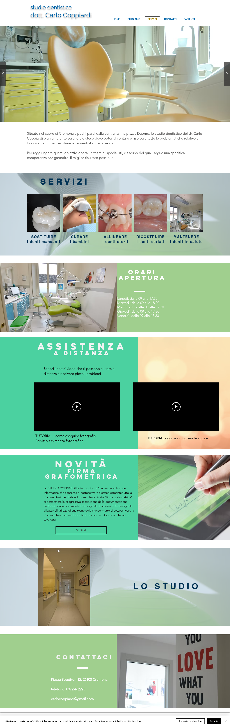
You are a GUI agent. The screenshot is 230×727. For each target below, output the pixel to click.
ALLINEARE (115, 237)
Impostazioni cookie (190, 721)
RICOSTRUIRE (150, 237)
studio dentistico (51, 7)
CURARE (79, 237)
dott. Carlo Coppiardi (61, 15)
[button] (115, 74)
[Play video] (76, 406)
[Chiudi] (226, 721)
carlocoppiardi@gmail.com (72, 699)
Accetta (214, 721)
